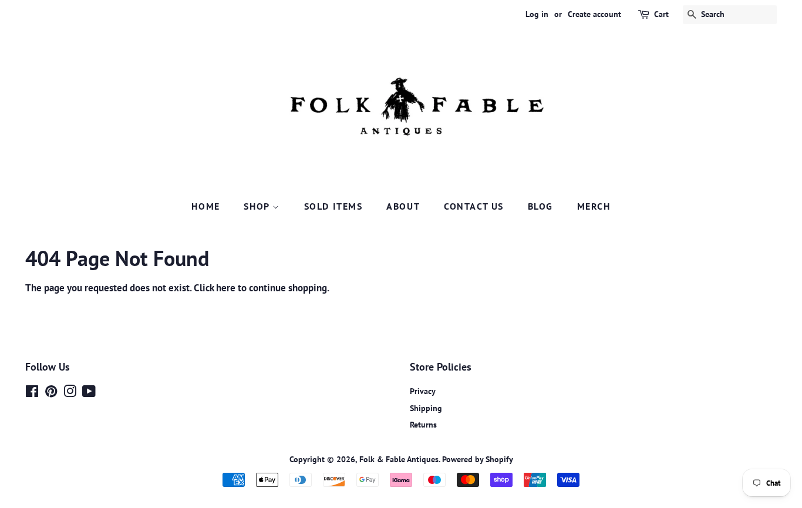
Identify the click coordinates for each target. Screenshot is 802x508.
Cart (661, 14)
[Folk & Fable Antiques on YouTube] (89, 393)
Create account (594, 14)
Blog (540, 206)
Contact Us (474, 206)
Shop (258, 206)
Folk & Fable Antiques (399, 459)
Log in (536, 14)
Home (205, 206)
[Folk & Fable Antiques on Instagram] (69, 393)
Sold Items (333, 206)
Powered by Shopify (477, 459)
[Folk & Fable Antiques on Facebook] (32, 393)
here (225, 287)
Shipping (426, 407)
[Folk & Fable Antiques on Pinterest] (51, 393)
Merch (594, 206)
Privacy (423, 390)
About (403, 206)
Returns (423, 424)
